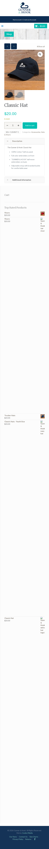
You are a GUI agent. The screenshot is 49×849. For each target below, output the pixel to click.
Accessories (35, 132)
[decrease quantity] (7, 125)
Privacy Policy (18, 839)
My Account (17, 20)
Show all (41, 46)
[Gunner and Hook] (24, 8)
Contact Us (23, 837)
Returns (28, 839)
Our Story (13, 837)
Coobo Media (27, 833)
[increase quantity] (18, 125)
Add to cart (29, 125)
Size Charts (34, 837)
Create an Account (29, 20)
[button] (40, 54)
